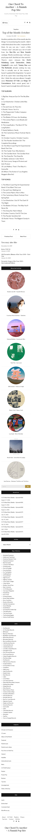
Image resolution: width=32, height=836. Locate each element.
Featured (3, 740)
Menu (6, 23)
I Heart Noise (6, 583)
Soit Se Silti (6, 706)
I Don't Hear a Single (8, 581)
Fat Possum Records (8, 654)
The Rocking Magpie (8, 615)
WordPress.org (5, 810)
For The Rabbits (7, 572)
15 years (3, 733)
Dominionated (7, 566)
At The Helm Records (8, 630)
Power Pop (4, 775)
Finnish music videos (6, 747)
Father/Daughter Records (9, 656)
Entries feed (4, 803)
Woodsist (5, 714)
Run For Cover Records (9, 699)
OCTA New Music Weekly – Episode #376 (12, 527)
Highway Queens (7, 579)
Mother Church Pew (8, 585)
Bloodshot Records (8, 639)
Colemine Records (8, 647)
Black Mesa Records (8, 637)
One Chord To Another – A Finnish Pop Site (16, 7)
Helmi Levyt (6, 669)
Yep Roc (5, 716)
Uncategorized (5, 785)
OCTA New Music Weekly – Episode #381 (12, 502)
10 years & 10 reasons (7, 730)
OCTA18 (9, 817)
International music (6, 761)
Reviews (3, 778)
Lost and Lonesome (8, 680)
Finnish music (4, 743)
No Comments (22, 36)
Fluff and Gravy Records (9, 662)
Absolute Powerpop (8, 555)
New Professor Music (8, 690)
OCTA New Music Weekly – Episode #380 (12, 507)
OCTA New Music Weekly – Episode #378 (12, 517)
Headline (3, 757)
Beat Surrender (7, 562)
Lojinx (4, 677)
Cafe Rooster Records (8, 643)
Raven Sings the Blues (8, 598)
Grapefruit (6, 667)
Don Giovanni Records (9, 652)
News (2, 764)
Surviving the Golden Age (9, 609)
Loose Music (6, 678)
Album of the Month (6, 736)
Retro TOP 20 (5, 249)
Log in (2, 800)
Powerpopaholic (7, 596)
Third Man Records (8, 710)
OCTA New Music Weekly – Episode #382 (12, 497)
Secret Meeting (7, 606)
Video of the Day (5, 788)
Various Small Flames (8, 617)
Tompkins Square (7, 712)
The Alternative (7, 611)
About (4, 817)
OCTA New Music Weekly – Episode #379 (12, 512)
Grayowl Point (7, 576)
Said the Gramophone (8, 604)
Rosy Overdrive (7, 600)
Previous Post (9, 236)
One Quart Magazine (8, 591)
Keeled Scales (6, 673)
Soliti (4, 708)
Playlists (16, 817)
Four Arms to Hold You (7, 750)
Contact (11, 819)
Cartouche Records (8, 645)
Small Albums (6, 607)
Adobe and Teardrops (9, 557)
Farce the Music (7, 570)
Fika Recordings (7, 658)
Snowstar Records (8, 705)
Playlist (3, 771)
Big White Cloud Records (9, 635)
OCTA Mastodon (7, 589)
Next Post (23, 236)
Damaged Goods (7, 650)
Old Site (17, 819)
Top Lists (4, 819)
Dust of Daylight (7, 568)
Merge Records (7, 686)
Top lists (16, 29)
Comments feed (5, 807)
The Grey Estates (7, 613)
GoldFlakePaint (7, 574)
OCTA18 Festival (5, 768)
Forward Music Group (8, 665)
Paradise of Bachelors (8, 693)
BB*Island (5, 632)
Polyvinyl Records (7, 695)
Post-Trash (6, 594)
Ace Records (6, 628)
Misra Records (7, 688)
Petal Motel (6, 592)
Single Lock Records (8, 703)
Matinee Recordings (8, 684)
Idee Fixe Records (7, 671)
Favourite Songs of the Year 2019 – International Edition (12, 262)
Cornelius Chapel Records (9, 648)
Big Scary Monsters (8, 633)
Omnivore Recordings (8, 691)
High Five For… (7, 577)
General (3, 754)
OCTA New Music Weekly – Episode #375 (12, 531)
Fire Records (6, 660)
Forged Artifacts (7, 663)
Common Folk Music (8, 564)
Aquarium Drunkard (8, 561)
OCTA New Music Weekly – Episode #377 (12, 522)
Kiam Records (6, 675)
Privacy (22, 817)
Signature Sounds (7, 701)
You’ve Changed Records (9, 718)
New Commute (7, 587)
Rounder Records (7, 697)
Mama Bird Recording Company (11, 682)
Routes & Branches (8, 602)
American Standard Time (9, 559)
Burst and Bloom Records (9, 641)
